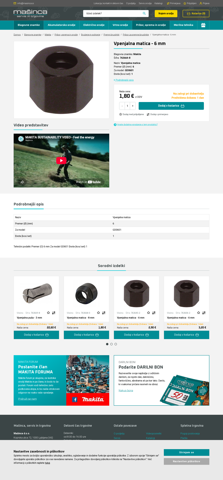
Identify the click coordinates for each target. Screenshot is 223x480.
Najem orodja (166, 13)
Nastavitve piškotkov (186, 461)
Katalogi (158, 3)
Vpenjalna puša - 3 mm (29, 317)
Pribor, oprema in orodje (151, 25)
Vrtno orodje (120, 25)
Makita (48, 34)
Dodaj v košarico (168, 105)
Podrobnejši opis (124, 80)
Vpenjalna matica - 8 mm (80, 317)
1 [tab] (107, 344)
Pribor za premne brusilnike (136, 34)
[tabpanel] (36, 307)
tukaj (47, 462)
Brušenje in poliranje (90, 34)
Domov (17, 34)
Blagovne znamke (29, 25)
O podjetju (131, 3)
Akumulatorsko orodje (61, 25)
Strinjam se (186, 452)
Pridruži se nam (27, 399)
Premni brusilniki (111, 34)
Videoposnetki (153, 433)
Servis (117, 438)
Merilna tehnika (183, 25)
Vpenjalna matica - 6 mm (130, 317)
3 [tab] (116, 344)
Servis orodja (145, 3)
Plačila (184, 438)
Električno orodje (94, 25)
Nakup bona (126, 390)
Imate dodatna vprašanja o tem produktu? (137, 124)
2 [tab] (111, 344)
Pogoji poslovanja (190, 433)
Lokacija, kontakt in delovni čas (108, 3)
